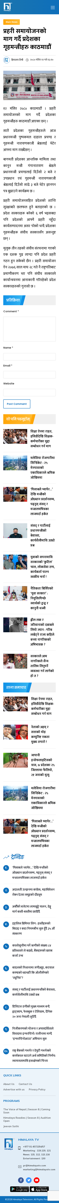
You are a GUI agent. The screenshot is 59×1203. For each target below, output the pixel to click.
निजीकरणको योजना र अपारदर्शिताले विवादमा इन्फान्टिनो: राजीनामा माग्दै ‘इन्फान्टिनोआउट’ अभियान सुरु (33, 1033)
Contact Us (25, 1084)
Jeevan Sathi (11, 1126)
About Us (8, 1084)
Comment (11, 311)
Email (7, 366)
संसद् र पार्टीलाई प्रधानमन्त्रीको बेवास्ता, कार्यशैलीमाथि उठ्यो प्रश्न (34, 992)
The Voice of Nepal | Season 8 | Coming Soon (26, 1111)
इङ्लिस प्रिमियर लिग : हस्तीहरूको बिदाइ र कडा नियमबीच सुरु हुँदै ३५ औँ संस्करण (33, 928)
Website (8, 383)
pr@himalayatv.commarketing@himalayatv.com (39, 1167)
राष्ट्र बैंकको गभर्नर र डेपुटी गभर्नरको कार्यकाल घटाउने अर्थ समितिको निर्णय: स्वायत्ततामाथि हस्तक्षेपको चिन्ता (34, 1055)
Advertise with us (14, 1089)
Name (8, 348)
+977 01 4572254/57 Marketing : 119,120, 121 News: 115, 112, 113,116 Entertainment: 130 (37, 1152)
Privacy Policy (37, 1089)
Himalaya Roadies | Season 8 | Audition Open (27, 1119)
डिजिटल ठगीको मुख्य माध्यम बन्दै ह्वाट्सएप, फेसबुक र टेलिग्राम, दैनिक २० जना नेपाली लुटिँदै (32, 1011)
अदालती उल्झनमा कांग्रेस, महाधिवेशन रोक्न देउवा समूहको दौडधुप (33, 892)
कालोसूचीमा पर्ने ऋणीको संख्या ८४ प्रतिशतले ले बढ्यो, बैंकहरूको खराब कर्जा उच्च (32, 950)
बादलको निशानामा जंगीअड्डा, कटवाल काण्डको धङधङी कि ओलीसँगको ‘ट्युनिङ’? (33, 972)
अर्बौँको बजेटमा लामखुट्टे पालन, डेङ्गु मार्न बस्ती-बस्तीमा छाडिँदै (31, 909)
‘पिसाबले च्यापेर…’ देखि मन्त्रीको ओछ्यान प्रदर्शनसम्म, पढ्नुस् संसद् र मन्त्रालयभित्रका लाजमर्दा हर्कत (32, 872)
